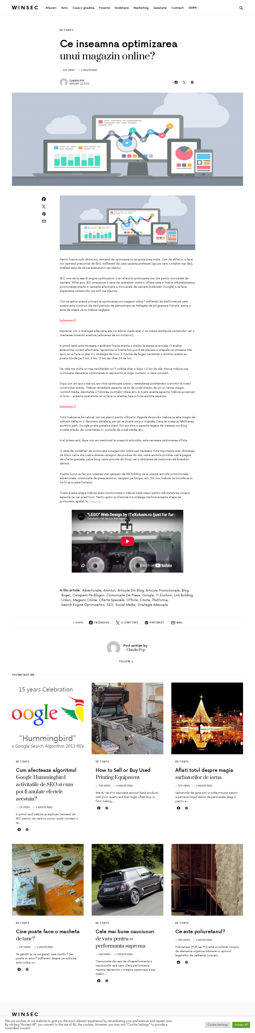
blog (185, 591)
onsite (145, 600)
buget (66, 595)
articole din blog (131, 591)
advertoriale (91, 591)
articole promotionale (162, 591)
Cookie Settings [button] (217, 1024)
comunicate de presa (123, 595)
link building (183, 595)
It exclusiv (94, 501)
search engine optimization (83, 605)
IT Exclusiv (164, 595)
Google (148, 595)
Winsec (25, 8)
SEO (110, 605)
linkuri (66, 600)
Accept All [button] (241, 1024)
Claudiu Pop (76, 80)
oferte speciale (111, 600)
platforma (160, 600)
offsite (132, 600)
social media (125, 605)
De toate (66, 30)
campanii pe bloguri (88, 595)
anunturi (109, 591)
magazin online (85, 600)
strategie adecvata (153, 605)
